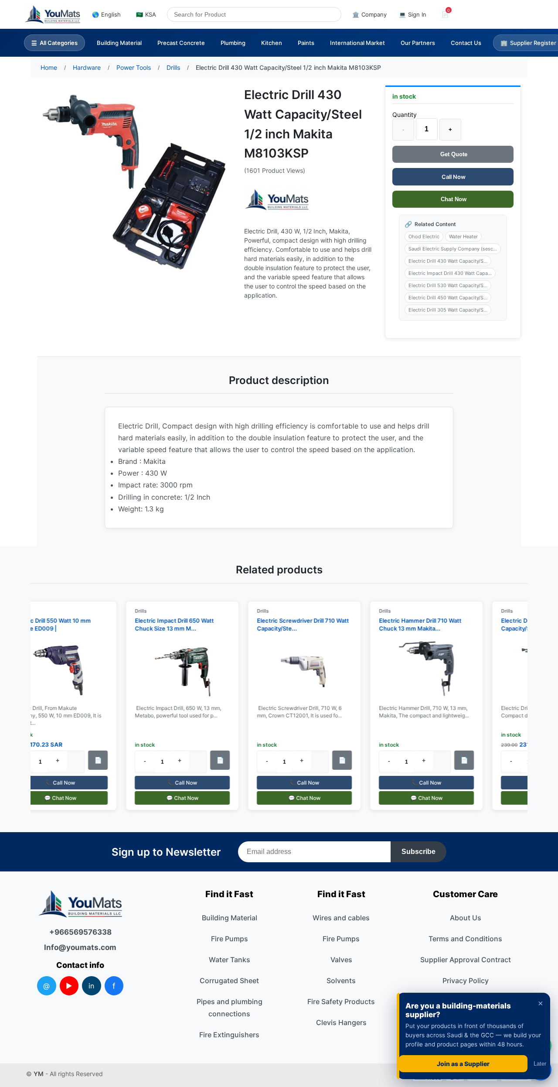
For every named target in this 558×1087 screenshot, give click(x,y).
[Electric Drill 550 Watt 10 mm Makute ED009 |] (56, 669)
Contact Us (466, 42)
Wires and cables (341, 917)
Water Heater (463, 236)
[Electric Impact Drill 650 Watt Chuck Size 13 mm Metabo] (178, 669)
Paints (306, 42)
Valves (341, 959)
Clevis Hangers (341, 1022)
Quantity (404, 114)
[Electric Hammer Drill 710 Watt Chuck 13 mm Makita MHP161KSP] (422, 669)
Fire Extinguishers (229, 1034)
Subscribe (418, 851)
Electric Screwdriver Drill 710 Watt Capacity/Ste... (298, 624)
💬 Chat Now (56, 798)
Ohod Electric (423, 236)
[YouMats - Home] (277, 199)
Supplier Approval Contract (465, 959)
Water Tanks (229, 959)
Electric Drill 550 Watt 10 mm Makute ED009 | (47, 624)
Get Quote (453, 154)
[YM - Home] (52, 14)
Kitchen (271, 42)
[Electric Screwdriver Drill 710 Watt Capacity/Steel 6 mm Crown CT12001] (300, 669)
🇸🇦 (146, 14)
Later (540, 1063)
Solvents (341, 980)
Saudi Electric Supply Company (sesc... (452, 249)
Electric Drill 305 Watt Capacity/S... (447, 310)
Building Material (119, 42)
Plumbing (233, 42)
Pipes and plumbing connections (229, 1007)
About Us (465, 917)
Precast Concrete (181, 42)
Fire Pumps (229, 938)
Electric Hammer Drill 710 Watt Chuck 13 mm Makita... (415, 624)
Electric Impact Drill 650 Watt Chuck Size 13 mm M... (169, 624)
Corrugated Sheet (229, 980)
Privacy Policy (465, 980)
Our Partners (418, 42)
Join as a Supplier (463, 1063)
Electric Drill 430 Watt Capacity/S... (447, 261)
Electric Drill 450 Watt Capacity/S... (447, 298)
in (91, 985)
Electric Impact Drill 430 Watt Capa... (450, 273)
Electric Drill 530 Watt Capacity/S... (447, 285)
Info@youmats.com (80, 947)
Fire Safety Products (341, 1001)
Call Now (453, 176)
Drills (136, 611)
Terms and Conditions (465, 938)
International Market (357, 42)
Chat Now (452, 199)
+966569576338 (80, 932)
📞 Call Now (56, 782)
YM (39, 1073)
